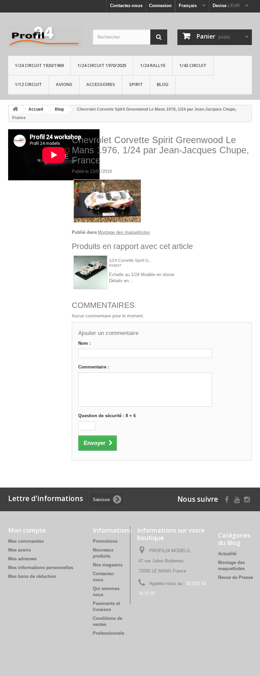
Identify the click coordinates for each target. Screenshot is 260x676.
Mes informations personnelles (40, 567)
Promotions (105, 541)
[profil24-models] (45, 36)
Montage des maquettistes (124, 232)
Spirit (136, 84)
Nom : (84, 343)
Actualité (227, 553)
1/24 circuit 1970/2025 (102, 65)
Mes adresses (22, 558)
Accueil (35, 109)
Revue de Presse (235, 577)
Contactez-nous (126, 5)
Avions (64, 84)
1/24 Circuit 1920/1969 (39, 65)
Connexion (160, 5)
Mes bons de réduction (32, 576)
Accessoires (100, 84)
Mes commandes (26, 541)
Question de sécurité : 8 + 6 (107, 415)
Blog (163, 84)
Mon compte (27, 530)
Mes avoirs (19, 550)
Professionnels (108, 633)
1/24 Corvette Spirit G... (130, 260)
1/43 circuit (193, 65)
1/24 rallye (153, 65)
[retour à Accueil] (15, 109)
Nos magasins (108, 564)
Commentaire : (93, 366)
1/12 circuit (28, 84)
